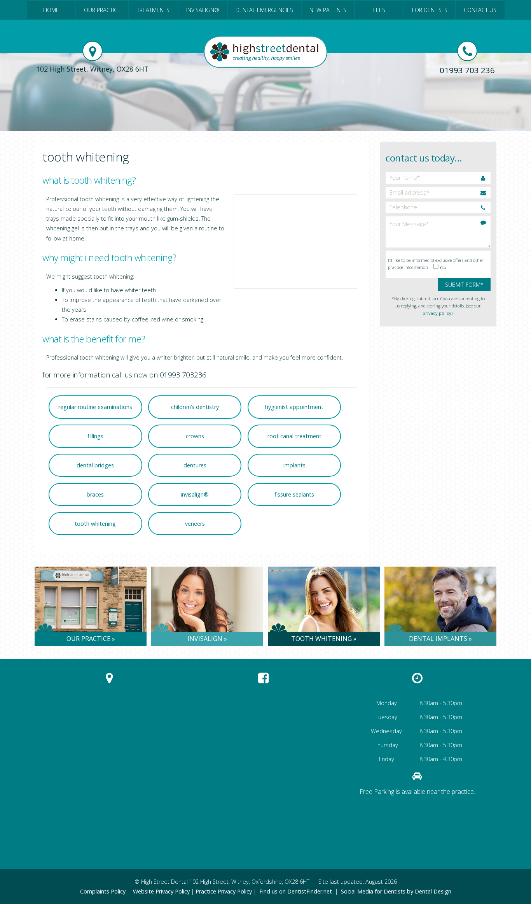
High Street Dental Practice (263, 703)
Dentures (194, 465)
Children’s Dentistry (195, 407)
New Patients (327, 10)
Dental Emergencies (264, 10)
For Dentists (429, 10)
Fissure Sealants (294, 494)
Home (51, 10)
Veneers (195, 523)
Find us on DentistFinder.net (295, 891)
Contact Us (480, 10)
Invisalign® (202, 10)
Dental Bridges (95, 465)
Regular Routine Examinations (95, 407)
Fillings (95, 436)
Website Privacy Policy (162, 891)
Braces (95, 494)
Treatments (153, 10)
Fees (379, 10)
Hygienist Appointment (294, 407)
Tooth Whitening (95, 523)
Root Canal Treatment (294, 436)
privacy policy (437, 313)
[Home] (265, 66)
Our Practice (102, 10)
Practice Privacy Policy (224, 891)
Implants (294, 465)
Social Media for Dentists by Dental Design (396, 891)
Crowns (195, 436)
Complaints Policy (103, 891)
